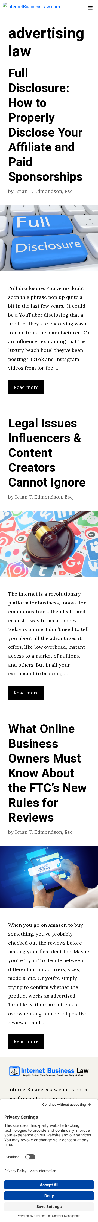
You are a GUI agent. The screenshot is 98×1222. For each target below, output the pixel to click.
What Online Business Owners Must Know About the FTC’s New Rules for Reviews (47, 773)
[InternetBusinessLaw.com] (31, 8)
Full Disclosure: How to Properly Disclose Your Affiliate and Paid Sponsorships (45, 125)
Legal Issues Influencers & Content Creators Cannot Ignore (47, 453)
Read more (26, 387)
